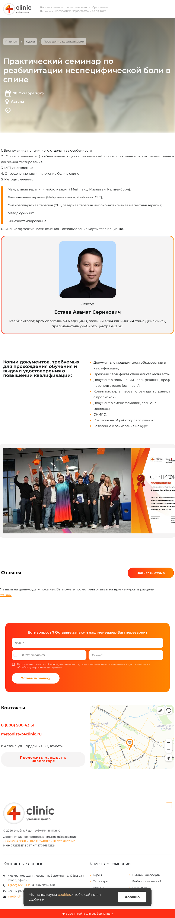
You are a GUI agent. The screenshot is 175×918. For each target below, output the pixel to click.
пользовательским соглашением (103, 664)
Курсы (97, 875)
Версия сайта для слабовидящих (89, 913)
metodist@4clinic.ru (21, 734)
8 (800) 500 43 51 (17, 725)
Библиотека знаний (146, 881)
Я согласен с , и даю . (83, 666)
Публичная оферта (146, 875)
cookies (64, 895)
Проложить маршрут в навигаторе (43, 759)
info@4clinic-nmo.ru (21, 896)
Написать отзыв (151, 573)
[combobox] (16, 655)
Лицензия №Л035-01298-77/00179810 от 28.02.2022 (73, 11)
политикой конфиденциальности (57, 664)
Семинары (100, 881)
